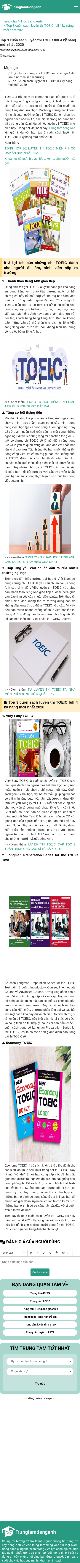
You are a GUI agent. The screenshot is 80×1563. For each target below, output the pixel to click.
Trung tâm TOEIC (40, 1301)
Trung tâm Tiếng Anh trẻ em (40, 1316)
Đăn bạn (40, 1398)
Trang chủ (9, 21)
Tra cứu (40, 1383)
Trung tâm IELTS (40, 1293)
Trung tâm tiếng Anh (62, 128)
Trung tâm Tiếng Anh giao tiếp (40, 1308)
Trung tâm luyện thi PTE (40, 1332)
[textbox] (40, 1261)
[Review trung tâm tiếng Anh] (21, 7)
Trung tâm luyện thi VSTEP (40, 1324)
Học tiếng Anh (31, 21)
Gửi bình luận (40, 1272)
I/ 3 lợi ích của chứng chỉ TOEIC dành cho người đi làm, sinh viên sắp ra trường (41, 75)
